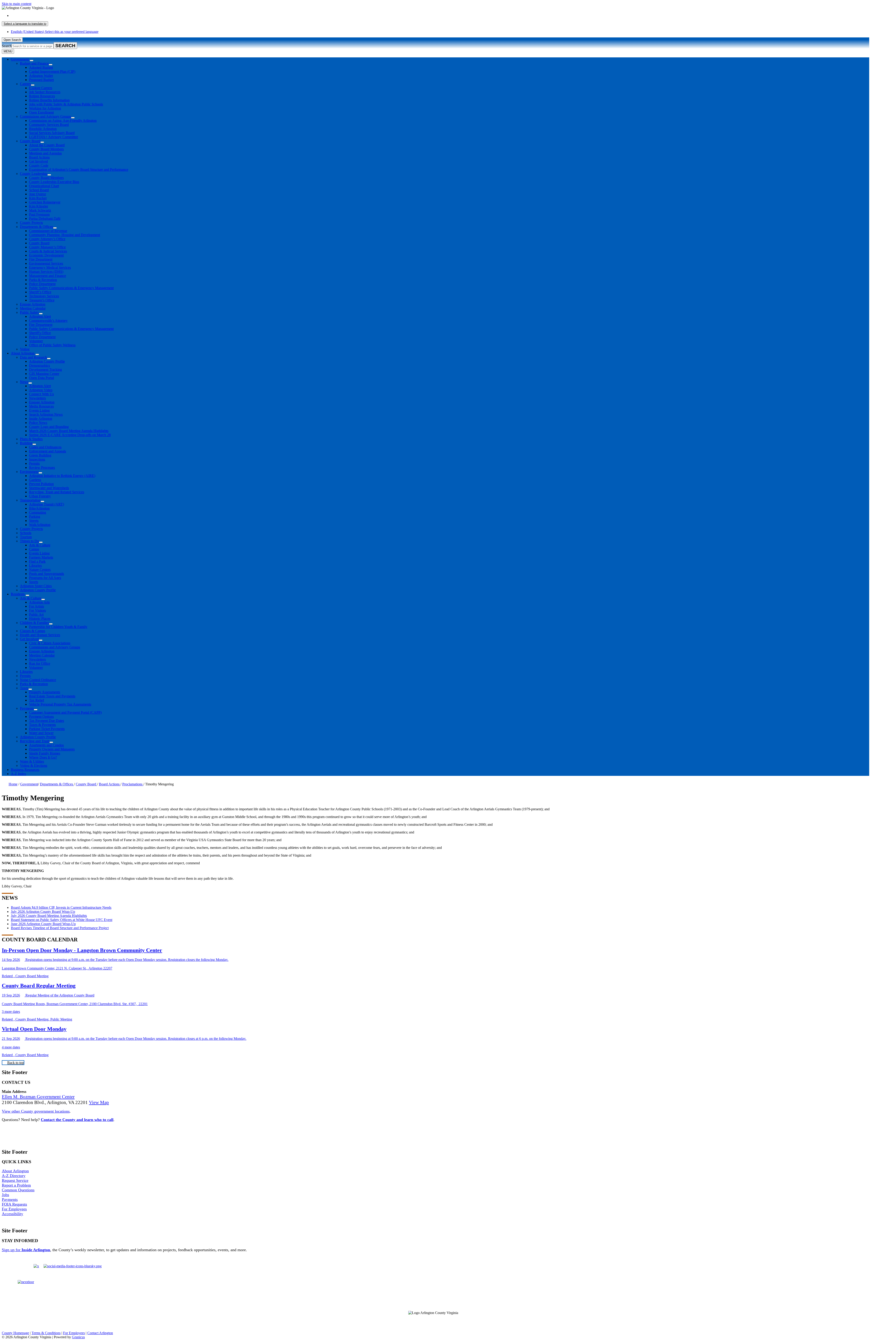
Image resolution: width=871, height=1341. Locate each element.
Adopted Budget (41, 67)
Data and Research (33, 357)
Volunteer (36, 341)
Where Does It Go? (43, 757)
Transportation (30, 500)
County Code (38, 165)
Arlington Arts (39, 602)
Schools (25, 533)
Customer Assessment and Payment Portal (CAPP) (65, 712)
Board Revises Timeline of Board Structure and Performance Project (60, 928)
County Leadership (33, 174)
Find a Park (37, 561)
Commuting (37, 512)
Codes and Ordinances (45, 447)
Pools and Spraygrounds (46, 574)
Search (7, 46)
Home (13, 784)
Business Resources (25, 770)
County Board (30, 141)
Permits (34, 463)
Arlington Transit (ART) (46, 504)
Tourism (26, 537)
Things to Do (29, 541)
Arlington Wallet (41, 76)
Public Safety (29, 312)
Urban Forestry (40, 496)
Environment (29, 472)
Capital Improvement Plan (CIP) (52, 71)
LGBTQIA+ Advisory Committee (53, 137)
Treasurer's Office (41, 300)
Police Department (42, 284)
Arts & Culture (39, 545)
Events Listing (39, 410)
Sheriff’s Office (40, 292)
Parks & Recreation (43, 280)
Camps (34, 549)
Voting (24, 349)
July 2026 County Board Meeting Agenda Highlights (49, 916)
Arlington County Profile (47, 361)
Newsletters (37, 398)
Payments (27, 708)
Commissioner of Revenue (48, 231)
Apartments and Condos (46, 745)
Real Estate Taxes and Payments (52, 696)
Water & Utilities (32, 761)
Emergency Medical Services (50, 267)
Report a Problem (16, 1185)
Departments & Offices (36, 227)
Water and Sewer (41, 733)
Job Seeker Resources (44, 92)
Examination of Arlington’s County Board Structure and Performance (78, 169)
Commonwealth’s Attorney (48, 320)
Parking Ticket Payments (47, 729)
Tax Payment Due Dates (46, 721)
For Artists (36, 606)
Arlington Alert (40, 316)
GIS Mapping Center (44, 374)
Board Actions (39, 157)
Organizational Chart (44, 186)
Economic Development (46, 255)
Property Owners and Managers (52, 749)
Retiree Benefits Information (49, 100)
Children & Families (34, 623)
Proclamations (132, 784)
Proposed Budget (41, 80)
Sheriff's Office (40, 333)
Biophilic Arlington (43, 129)
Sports (33, 582)
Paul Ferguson (39, 214)
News (24, 382)
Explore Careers (40, 88)
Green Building (40, 455)
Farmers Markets (41, 557)
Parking (34, 516)
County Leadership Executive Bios (54, 182)
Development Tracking (45, 369)
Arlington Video (40, 390)
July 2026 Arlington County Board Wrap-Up (43, 912)
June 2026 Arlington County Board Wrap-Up (43, 924)
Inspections (37, 459)
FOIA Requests (14, 1204)
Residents (18, 594)
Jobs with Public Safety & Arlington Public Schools (66, 104)
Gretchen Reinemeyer (44, 202)
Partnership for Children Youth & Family (58, 627)
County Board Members (46, 149)
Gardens (35, 480)
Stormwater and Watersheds (49, 488)
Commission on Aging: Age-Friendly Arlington (63, 120)
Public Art (36, 614)
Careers (25, 84)
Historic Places (39, 618)
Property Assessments (44, 692)
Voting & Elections (33, 765)
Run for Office (39, 663)
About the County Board (47, 145)
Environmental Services (46, 263)
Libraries (35, 565)
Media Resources (41, 406)
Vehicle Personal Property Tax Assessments (60, 704)
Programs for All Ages (45, 578)
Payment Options (41, 716)
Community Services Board (49, 125)
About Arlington (22, 353)
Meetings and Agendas (45, 153)
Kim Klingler (38, 206)
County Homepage (15, 1333)
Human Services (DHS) (46, 272)
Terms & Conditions (46, 1333)
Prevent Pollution (41, 484)
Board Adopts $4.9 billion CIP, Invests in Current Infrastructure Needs (61, 907)
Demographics (39, 365)
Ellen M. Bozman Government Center (38, 1096)
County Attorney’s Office (47, 239)
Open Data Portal (41, 378)
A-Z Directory (13, 1175)
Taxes (24, 688)
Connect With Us (41, 394)
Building (26, 443)
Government (29, 784)
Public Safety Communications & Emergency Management (71, 288)
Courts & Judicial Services (48, 251)
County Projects (31, 223)
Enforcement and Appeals (47, 451)
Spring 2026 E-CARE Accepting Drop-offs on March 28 (70, 435)
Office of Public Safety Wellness (52, 345)
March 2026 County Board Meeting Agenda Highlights (68, 431)
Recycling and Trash (34, 741)
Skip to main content (16, 4)
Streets (34, 521)
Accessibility (12, 1214)
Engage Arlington (32, 304)
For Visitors (37, 610)
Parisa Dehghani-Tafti (44, 218)
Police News (38, 423)
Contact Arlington (100, 1333)
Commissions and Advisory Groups (45, 116)
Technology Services (44, 296)
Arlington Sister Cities (36, 586)
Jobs (5, 1194)
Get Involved (38, 161)
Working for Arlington (45, 108)
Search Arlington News (46, 414)
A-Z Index (18, 774)
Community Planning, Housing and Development (64, 235)
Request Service (15, 1180)
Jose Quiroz (37, 194)
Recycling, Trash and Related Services (56, 492)
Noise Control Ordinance (38, 680)
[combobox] (25, 23)
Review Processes (42, 467)
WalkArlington (39, 525)
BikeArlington (39, 508)
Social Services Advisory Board (52, 133)
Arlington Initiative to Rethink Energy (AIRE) (62, 476)
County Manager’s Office (47, 247)
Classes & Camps (32, 631)
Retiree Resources (42, 96)
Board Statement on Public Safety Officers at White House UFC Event (61, 920)
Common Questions (18, 1190)
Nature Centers (40, 570)
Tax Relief (36, 700)
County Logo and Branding (49, 427)
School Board (39, 190)
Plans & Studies (31, 439)
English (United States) (54, 15)
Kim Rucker (38, 198)
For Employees (14, 1209)
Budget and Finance (34, 63)
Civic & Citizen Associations (49, 643)
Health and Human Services (40, 635)
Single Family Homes (44, 753)
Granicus (78, 1337)
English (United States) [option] (54, 32)
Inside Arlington (40, 418)
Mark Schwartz (40, 210)
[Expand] (31, 60)
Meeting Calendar (33, 308)
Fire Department (40, 259)
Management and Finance (47, 276)
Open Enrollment (41, 112)
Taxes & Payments (42, 725)
